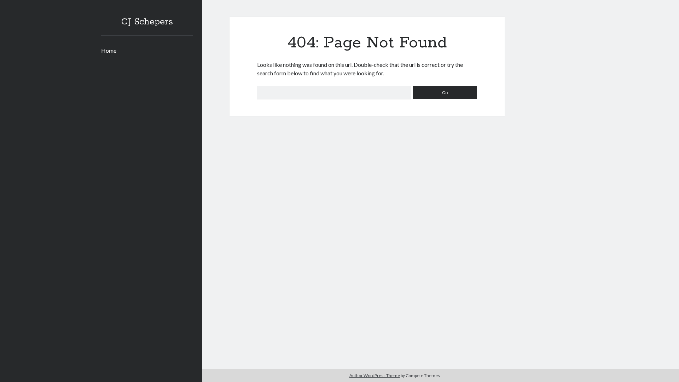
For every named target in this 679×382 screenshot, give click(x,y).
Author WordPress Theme (374, 375)
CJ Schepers (147, 22)
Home (108, 50)
